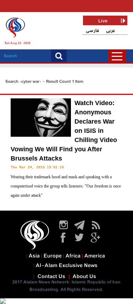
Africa (73, 256)
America (94, 256)
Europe (53, 256)
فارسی (92, 30)
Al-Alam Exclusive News (67, 265)
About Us (84, 276)
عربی (110, 30)
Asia (34, 256)
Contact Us (51, 276)
